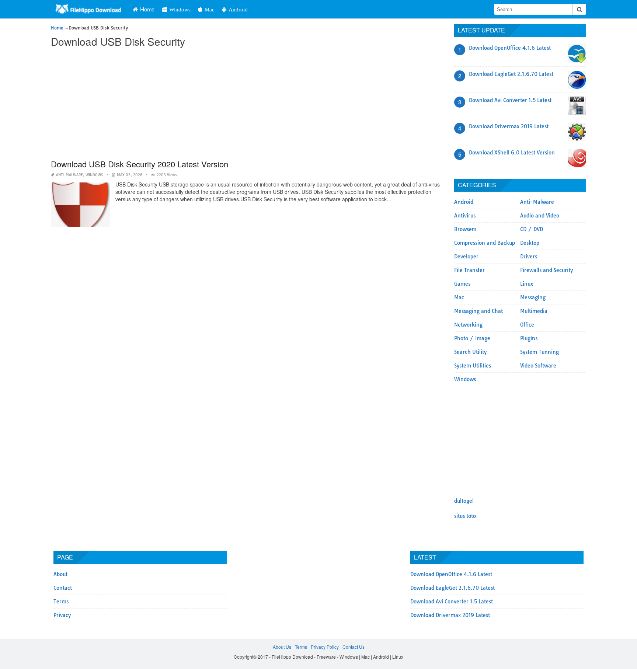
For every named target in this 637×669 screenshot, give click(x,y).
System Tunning (539, 352)
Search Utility (470, 352)
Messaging (533, 297)
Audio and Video (539, 215)
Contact (62, 588)
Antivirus (465, 215)
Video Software (538, 365)
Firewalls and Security (546, 270)
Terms (61, 601)
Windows (180, 9)
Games (462, 284)
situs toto (465, 516)
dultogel (464, 501)
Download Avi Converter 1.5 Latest (510, 100)
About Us (282, 647)
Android (238, 9)
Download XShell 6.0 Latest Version (512, 152)
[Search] (579, 9)
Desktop (529, 243)
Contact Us (353, 647)
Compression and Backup (484, 243)
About (60, 574)
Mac (210, 9)
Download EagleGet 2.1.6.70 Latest (511, 74)
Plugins (528, 338)
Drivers (528, 256)
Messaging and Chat (478, 311)
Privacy (62, 615)
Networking (468, 324)
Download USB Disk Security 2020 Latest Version (139, 164)
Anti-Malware (69, 175)
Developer (466, 256)
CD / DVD (531, 229)
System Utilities (472, 365)
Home (147, 9)
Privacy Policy (325, 647)
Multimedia (533, 311)
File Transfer (469, 270)
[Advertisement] (249, 104)
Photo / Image (472, 338)
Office (527, 324)
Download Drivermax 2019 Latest (509, 126)
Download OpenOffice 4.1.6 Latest (510, 48)
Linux (526, 284)
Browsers (465, 229)
